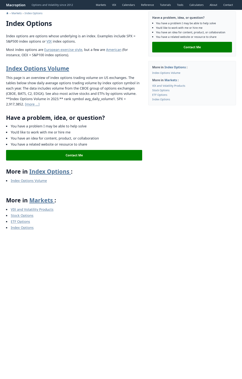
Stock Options (22, 215)
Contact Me (74, 155)
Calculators (196, 5)
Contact (228, 5)
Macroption (16, 5)
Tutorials (165, 5)
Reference (147, 5)
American (113, 49)
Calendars (128, 5)
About (213, 5)
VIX (114, 5)
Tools (180, 5)
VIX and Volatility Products (32, 209)
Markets (101, 5)
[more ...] (32, 104)
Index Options (34, 13)
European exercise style (63, 49)
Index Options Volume (37, 68)
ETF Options (20, 221)
